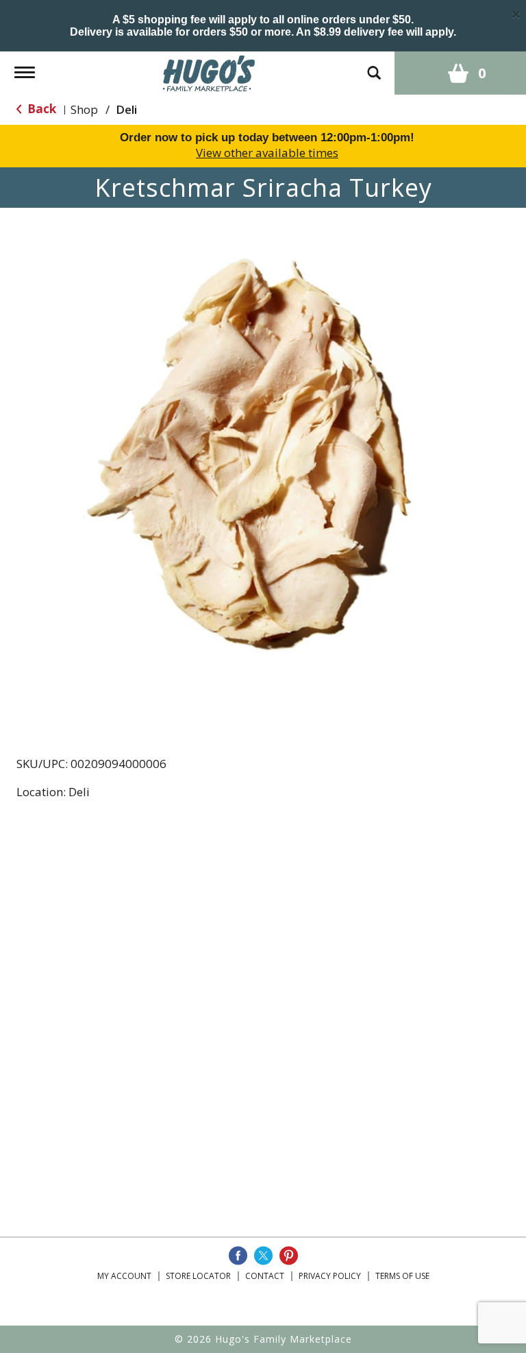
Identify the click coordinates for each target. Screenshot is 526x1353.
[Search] (374, 66)
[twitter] (263, 1255)
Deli (126, 109)
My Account (124, 1276)
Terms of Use (402, 1276)
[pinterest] (288, 1255)
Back (40, 109)
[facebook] (238, 1255)
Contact (264, 1276)
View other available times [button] (267, 152)
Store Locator (198, 1276)
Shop (84, 109)
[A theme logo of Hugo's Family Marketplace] (209, 72)
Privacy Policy (330, 1276)
